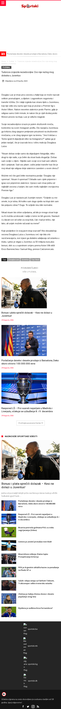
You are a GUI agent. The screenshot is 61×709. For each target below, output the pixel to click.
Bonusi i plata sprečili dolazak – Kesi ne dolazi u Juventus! (26, 314)
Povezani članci (29, 268)
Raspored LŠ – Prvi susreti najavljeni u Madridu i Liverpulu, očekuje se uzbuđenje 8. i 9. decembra (27, 410)
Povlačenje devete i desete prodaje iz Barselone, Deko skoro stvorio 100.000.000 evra (30, 362)
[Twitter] (28, 706)
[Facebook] (23, 706)
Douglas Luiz (14, 259)
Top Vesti (35, 259)
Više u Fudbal (29, 272)
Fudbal (11, 61)
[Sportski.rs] (30, 3)
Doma (3, 61)
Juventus (25, 259)
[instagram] (33, 706)
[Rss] (38, 706)
